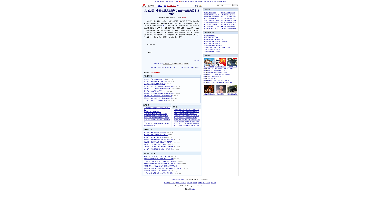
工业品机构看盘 (171, 6)
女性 (196, 1)
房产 (189, 1)
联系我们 (183, 183)
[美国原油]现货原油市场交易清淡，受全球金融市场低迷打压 (162, 168)
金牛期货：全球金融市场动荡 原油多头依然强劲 (158, 93)
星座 (205, 1)
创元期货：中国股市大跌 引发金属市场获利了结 (158, 88)
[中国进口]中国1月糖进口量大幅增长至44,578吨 (158, 159)
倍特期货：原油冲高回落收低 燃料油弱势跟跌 (158, 96)
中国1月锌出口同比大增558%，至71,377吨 (157, 156)
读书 (199, 1)
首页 (154, 1)
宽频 (183, 1)
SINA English (201, 183)
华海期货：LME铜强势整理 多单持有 (155, 91)
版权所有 (192, 189)
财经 (167, 1)
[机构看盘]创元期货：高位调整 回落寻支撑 (157, 170)
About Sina (172, 183)
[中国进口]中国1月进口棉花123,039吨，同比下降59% (160, 161)
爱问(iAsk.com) (158, 63)
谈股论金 (153, 67)
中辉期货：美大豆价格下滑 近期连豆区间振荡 (158, 98)
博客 (177, 1)
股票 (170, 1)
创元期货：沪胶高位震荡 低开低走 (154, 84)
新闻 (158, 1)
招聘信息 (189, 183)
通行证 (225, 1)
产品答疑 (213, 183)
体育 (161, 1)
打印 (192, 67)
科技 (173, 1)
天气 (208, 1)
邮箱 (218, 1)
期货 (165, 6)
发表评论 (197, 60)
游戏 (192, 1)
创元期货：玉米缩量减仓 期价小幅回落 (156, 81)
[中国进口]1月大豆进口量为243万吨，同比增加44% (159, 173)
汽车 (186, 1)
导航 (221, 1)
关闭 (197, 67)
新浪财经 (160, 6)
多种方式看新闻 (184, 67)
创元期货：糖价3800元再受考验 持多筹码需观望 (158, 86)
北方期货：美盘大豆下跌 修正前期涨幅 (156, 100)
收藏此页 (160, 67)
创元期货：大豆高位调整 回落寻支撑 (155, 79)
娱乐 (164, 1)
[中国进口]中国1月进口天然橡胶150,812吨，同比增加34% (161, 163)
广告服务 (178, 183)
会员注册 (208, 183)
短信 (211, 1)
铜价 (164, 25)
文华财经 (183, 17)
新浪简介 (166, 183)
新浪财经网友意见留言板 (178, 179)
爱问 (215, 1)
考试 (202, 1)
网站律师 (195, 183)
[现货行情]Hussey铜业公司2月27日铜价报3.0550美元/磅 (160, 166)
